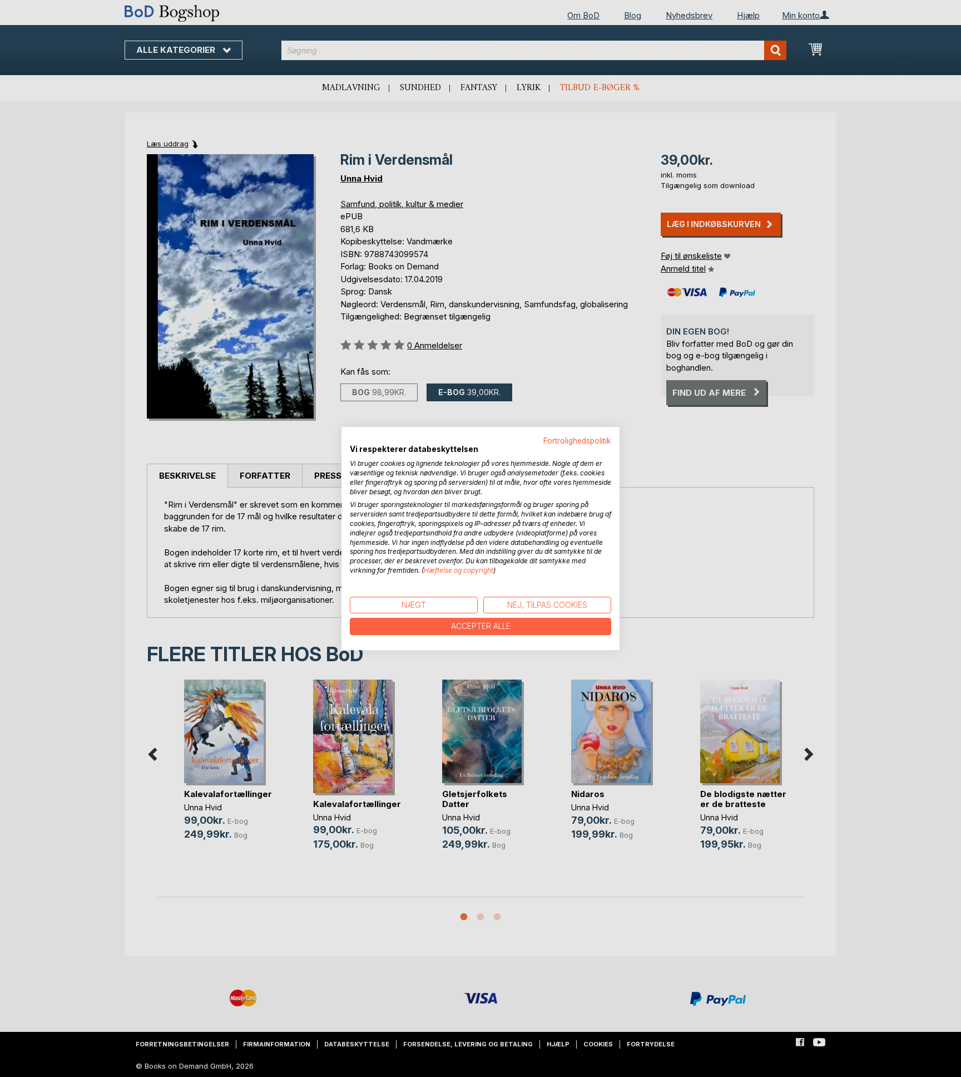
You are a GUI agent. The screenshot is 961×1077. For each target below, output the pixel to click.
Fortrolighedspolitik (577, 440)
